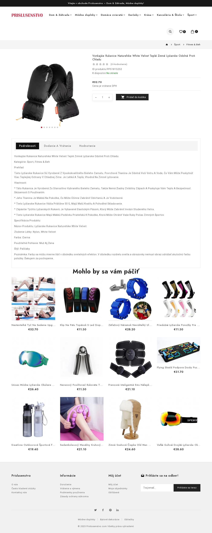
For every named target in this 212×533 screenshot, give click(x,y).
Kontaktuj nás (19, 492)
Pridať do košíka (136, 97)
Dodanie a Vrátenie (57, 146)
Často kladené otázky (24, 488)
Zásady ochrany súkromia (74, 496)
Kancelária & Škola (169, 15)
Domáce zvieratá (112, 15)
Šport (190, 15)
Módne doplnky (85, 15)
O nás (15, 484)
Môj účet (113, 484)
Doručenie (65, 484)
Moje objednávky (117, 488)
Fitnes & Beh (193, 44)
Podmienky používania (72, 492)
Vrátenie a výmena (70, 488)
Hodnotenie (87, 146)
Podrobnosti (27, 146)
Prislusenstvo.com (96, 526)
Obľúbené (113, 492)
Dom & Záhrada (59, 15)
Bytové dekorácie (109, 519)
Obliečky (129, 519)
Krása (147, 15)
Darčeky (133, 15)
